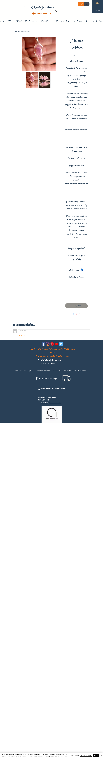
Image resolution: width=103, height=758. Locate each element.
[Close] (101, 755)
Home (17, 31)
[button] (97, 2)
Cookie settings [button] (75, 755)
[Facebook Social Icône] (43, 344)
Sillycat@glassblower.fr (52, 361)
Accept (96, 755)
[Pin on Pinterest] (76, 314)
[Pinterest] (52, 344)
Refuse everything (86, 755)
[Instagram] (47, 344)
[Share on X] (79, 314)
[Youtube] (56, 344)
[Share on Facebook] (73, 314)
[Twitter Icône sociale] (61, 344)
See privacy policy (62, 756)
